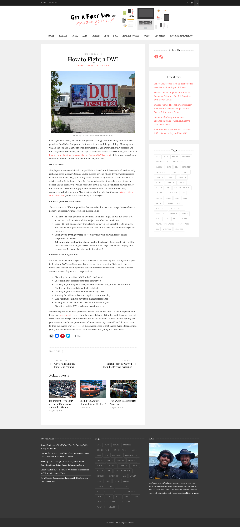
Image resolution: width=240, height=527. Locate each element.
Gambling (171, 182)
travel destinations (165, 224)
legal (168, 198)
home (168, 188)
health (159, 188)
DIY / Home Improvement (181, 36)
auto (166, 156)
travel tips (184, 224)
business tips (179, 162)
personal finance (174, 203)
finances (182, 177)
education (186, 167)
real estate (161, 208)
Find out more (192, 493)
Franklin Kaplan (85, 65)
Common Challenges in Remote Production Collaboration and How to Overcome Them (172, 121)
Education (160, 36)
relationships (177, 208)
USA (157, 229)
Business (63, 36)
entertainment (162, 172)
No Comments (103, 65)
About (43, 3)
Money (75, 36)
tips (175, 219)
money (185, 198)
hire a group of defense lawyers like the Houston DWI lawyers (79, 155)
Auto (85, 36)
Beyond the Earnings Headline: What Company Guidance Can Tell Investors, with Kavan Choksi (173, 96)
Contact (53, 3)
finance (170, 177)
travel (184, 219)
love (177, 198)
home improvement (182, 188)
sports (185, 213)
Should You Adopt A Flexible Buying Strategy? (93, 402)
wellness (179, 229)
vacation (167, 229)
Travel (51, 36)
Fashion (96, 36)
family (186, 172)
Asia (158, 156)
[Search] (196, 3)
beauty (175, 156)
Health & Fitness (130, 36)
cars (169, 167)
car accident (65, 315)
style (158, 219)
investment (173, 193)
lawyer (159, 198)
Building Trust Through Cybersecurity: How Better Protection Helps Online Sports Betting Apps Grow (173, 108)
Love (115, 36)
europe (176, 172)
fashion (159, 177)
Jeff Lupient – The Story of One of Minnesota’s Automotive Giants (61, 403)
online (159, 203)
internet (160, 193)
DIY (176, 167)
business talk (162, 162)
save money (161, 213)
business (186, 156)
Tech (106, 36)
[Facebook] (188, 3)
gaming (182, 182)
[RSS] (192, 3)
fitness (159, 182)
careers (159, 167)
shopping (174, 213)
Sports (147, 36)
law (183, 193)
